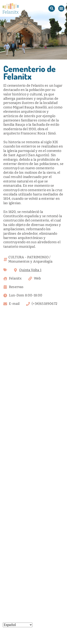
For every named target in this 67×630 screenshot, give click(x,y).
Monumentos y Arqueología (30, 261)
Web (37, 278)
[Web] (30, 278)
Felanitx (15, 278)
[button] (51, 8)
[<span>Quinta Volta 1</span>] (15, 270)
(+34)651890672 (44, 304)
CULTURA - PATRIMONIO (28, 257)
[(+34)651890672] (28, 304)
